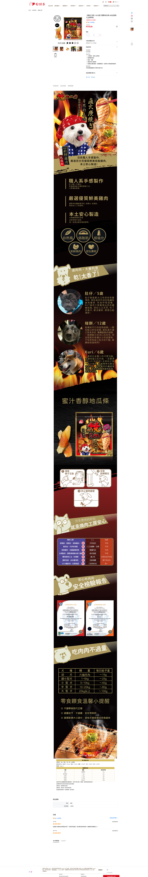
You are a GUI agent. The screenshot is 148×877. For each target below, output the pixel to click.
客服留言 (82, 874)
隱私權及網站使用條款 (63, 876)
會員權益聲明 (83, 876)
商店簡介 (61, 874)
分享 (89, 77)
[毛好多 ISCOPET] (37, 4)
